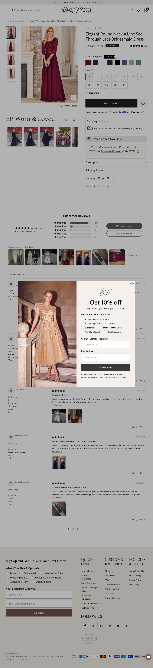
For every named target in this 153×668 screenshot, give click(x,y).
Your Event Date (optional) (94, 338)
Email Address (88, 351)
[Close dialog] (132, 283)
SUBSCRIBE (105, 367)
